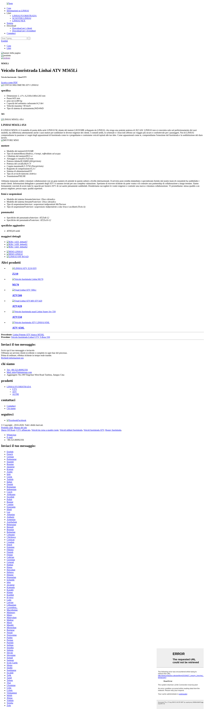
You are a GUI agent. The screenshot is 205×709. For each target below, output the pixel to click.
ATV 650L (18, 327)
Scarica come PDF (9, 82)
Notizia (10, 23)
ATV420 (17, 306)
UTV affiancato (23, 430)
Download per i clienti (22, 28)
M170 (15, 284)
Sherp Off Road (8, 430)
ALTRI (15, 394)
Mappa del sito (20, 427)
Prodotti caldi (7, 427)
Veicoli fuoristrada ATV (94, 430)
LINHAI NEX (18, 21)
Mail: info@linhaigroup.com (19, 372)
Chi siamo (11, 408)
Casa (9, 8)
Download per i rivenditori (24, 31)
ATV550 (17, 317)
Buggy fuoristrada (113, 430)
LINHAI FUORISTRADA (24, 16)
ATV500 (17, 295)
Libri (9, 48)
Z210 (15, 273)
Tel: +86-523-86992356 (17, 370)
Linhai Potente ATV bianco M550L (28, 334)
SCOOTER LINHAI (21, 18)
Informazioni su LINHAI (18, 10)
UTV (14, 389)
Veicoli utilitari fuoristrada (71, 430)
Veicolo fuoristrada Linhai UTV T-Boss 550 (30, 337)
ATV (14, 392)
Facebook (22, 420)
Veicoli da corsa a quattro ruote (45, 430)
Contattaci (11, 33)
